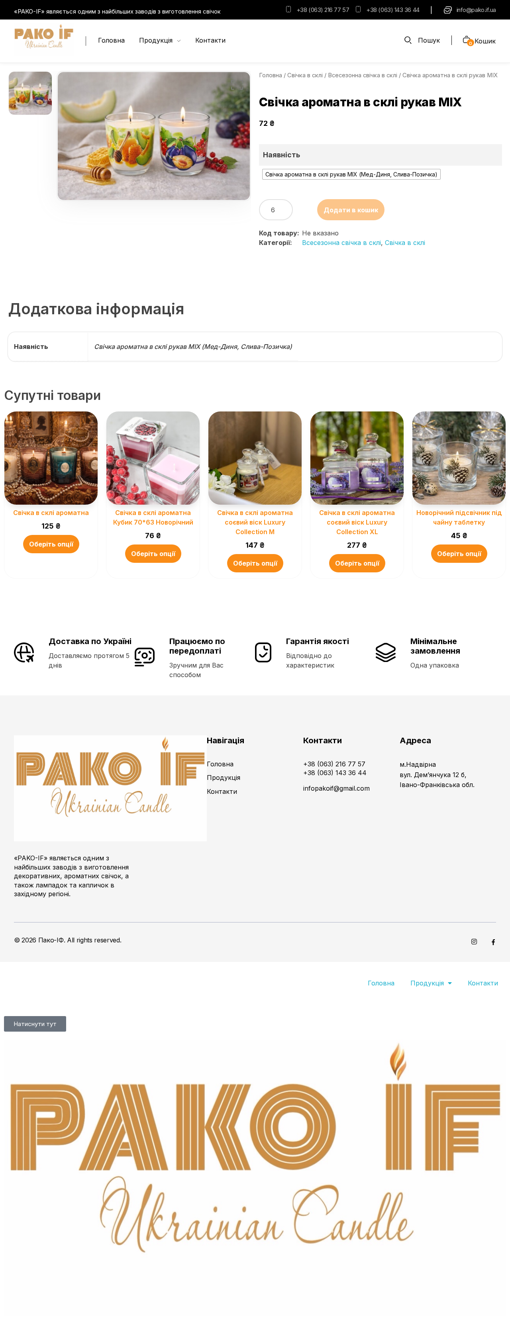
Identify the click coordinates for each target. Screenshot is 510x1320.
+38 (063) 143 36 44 (392, 10)
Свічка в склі (305, 75)
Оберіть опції (51, 544)
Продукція (427, 983)
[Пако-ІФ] (44, 40)
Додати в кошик (351, 210)
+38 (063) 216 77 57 (322, 10)
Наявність (281, 155)
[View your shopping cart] (463, 40)
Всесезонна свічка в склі (362, 75)
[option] (30, 93)
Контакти (483, 983)
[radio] (351, 174)
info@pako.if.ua (476, 10)
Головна (270, 75)
